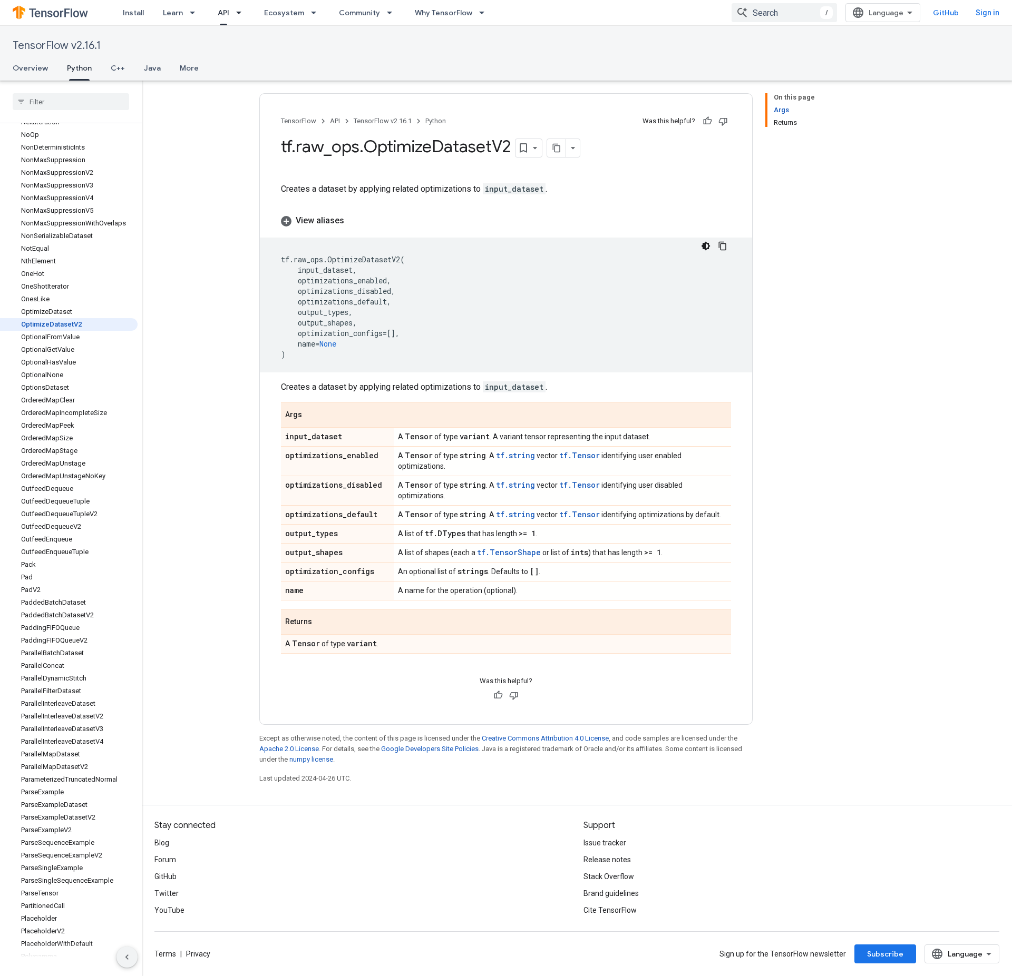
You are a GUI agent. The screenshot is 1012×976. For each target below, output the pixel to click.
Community (359, 12)
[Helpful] (707, 121)
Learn (173, 12)
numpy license (311, 759)
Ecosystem (284, 12)
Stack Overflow (608, 876)
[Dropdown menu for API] (242, 12)
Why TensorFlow (443, 12)
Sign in (987, 12)
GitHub (946, 12)
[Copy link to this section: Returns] (322, 622)
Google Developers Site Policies (430, 749)
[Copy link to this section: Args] (312, 415)
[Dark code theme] (705, 246)
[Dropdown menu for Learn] (195, 12)
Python (79, 68)
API (223, 12)
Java (152, 68)
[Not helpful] (723, 121)
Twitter (166, 893)
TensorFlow (298, 121)
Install (133, 12)
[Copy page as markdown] (556, 148)
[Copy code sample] (722, 246)
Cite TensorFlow (610, 910)
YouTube (169, 910)
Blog (161, 843)
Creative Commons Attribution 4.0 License (545, 738)
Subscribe (885, 954)
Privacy (198, 954)
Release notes (607, 859)
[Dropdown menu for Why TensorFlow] (485, 12)
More (189, 68)
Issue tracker (604, 843)
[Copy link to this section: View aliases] (354, 220)
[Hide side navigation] (127, 957)
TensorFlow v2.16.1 (57, 45)
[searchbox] (71, 101)
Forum (165, 859)
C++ (118, 68)
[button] (506, 220)
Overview (30, 68)
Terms (165, 954)
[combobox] (784, 12)
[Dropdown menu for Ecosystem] (316, 12)
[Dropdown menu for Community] (392, 12)
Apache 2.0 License (289, 749)
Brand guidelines (611, 893)
